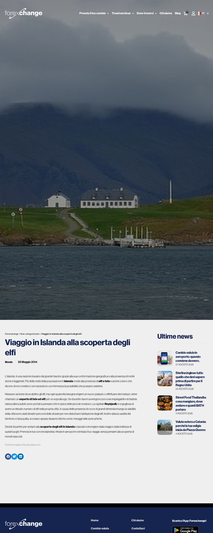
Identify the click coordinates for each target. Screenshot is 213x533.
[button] (202, 13)
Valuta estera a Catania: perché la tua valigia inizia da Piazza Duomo (191, 426)
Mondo (9, 362)
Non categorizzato (29, 334)
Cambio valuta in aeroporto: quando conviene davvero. (188, 357)
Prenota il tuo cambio (92, 13)
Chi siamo (166, 13)
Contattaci (138, 528)
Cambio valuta (100, 528)
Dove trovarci (145, 13)
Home (95, 520)
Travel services (121, 13)
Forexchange (12, 334)
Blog (178, 13)
